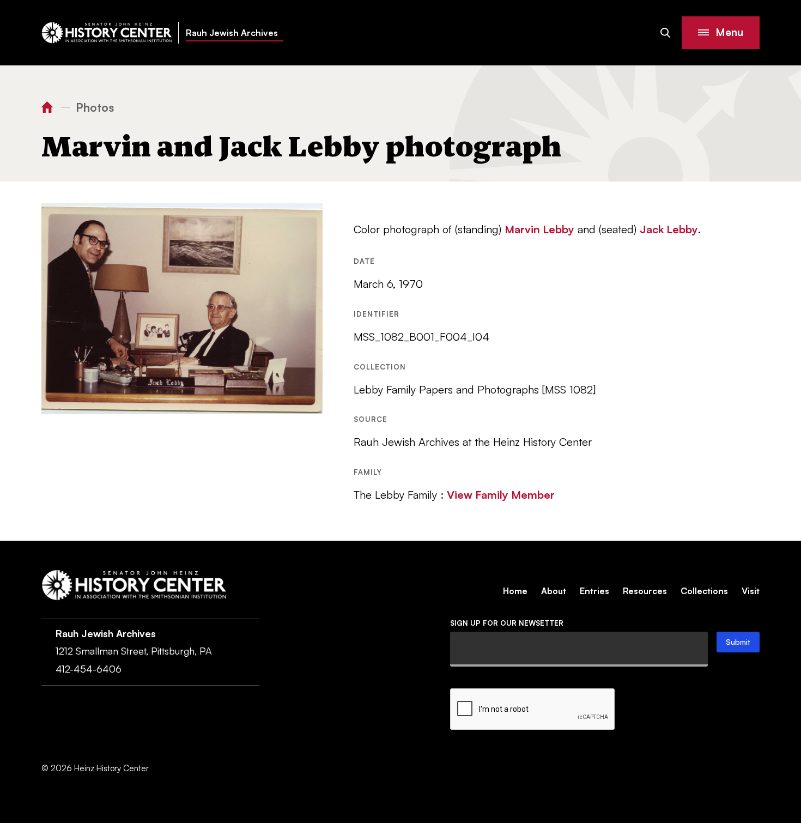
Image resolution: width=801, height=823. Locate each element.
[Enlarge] (308, 217)
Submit (738, 641)
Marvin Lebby (539, 229)
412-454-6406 (89, 669)
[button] (721, 32)
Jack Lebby (669, 229)
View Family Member (501, 494)
